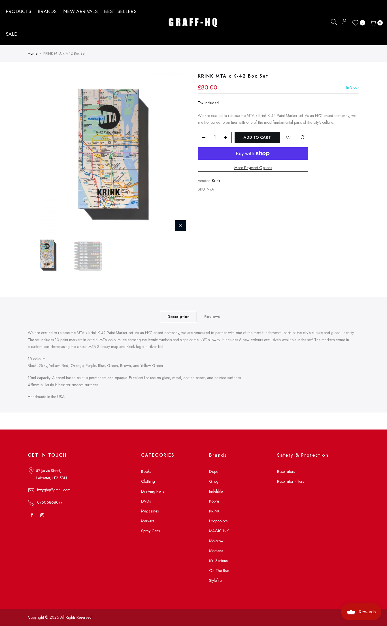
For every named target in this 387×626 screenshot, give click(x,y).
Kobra (214, 501)
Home (32, 53)
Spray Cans (150, 531)
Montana (216, 551)
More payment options (253, 167)
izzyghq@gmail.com (54, 490)
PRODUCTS (18, 11)
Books (146, 471)
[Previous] (38, 154)
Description (178, 316)
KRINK (214, 511)
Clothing (148, 481)
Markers (147, 521)
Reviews (212, 316)
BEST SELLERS (120, 11)
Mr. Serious (218, 560)
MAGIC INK (219, 531)
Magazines (150, 511)
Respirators (286, 471)
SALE (11, 34)
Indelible (216, 491)
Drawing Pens (152, 491)
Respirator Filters (290, 481)
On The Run (219, 570)
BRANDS (47, 11)
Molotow (216, 541)
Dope (213, 471)
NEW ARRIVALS (80, 11)
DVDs (146, 501)
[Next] (179, 154)
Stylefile (215, 580)
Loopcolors (218, 521)
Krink (216, 181)
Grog (213, 481)
